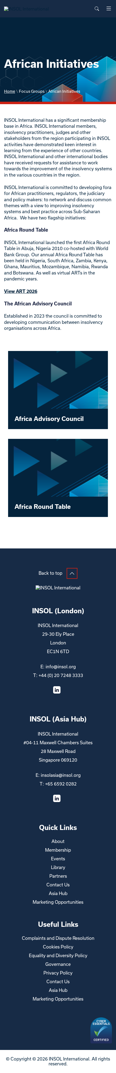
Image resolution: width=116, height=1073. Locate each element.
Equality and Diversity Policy (58, 955)
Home (9, 91)
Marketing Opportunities (58, 902)
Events (58, 858)
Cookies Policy (58, 946)
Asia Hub (58, 893)
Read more (58, 390)
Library (58, 867)
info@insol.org (61, 666)
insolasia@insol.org (61, 775)
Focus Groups (32, 91)
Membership (58, 850)
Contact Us (58, 884)
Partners (58, 876)
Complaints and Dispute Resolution (58, 938)
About (58, 841)
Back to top (50, 573)
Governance (58, 964)
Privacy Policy (58, 972)
